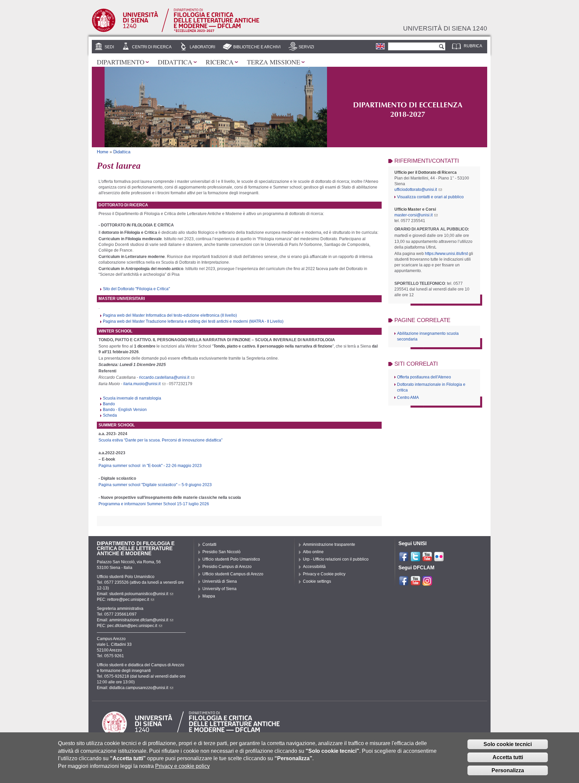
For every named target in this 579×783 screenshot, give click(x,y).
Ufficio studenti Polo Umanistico (231, 559)
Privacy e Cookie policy (324, 574)
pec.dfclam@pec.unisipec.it (132, 625)
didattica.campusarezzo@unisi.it (138, 687)
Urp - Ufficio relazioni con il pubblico (336, 559)
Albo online (313, 552)
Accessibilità (314, 566)
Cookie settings (317, 581)
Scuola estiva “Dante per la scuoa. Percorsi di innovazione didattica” (160, 440)
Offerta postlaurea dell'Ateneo (424, 377)
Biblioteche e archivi (256, 47)
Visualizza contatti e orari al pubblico (430, 197)
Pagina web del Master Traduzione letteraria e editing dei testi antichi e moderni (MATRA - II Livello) (193, 321)
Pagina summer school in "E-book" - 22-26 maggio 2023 (150, 465)
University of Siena (219, 588)
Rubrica (473, 46)
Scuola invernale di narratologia (132, 398)
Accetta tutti (508, 757)
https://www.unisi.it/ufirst (446, 253)
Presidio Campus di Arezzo (227, 566)
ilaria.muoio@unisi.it (141, 383)
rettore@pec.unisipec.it (128, 599)
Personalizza (508, 770)
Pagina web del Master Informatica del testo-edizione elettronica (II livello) (170, 315)
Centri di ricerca (152, 47)
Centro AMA (408, 397)
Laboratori (202, 47)
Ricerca (220, 61)
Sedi (109, 47)
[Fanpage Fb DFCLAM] (403, 583)
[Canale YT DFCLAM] (415, 583)
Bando (109, 404)
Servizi (306, 47)
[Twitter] (415, 559)
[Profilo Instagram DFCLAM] (427, 583)
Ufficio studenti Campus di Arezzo (232, 574)
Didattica (175, 61)
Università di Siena (219, 581)
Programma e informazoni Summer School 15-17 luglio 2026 (154, 504)
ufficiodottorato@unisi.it (415, 189)
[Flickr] (439, 559)
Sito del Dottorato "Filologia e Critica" (136, 288)
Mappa (208, 596)
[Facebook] (403, 559)
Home (102, 151)
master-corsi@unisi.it (413, 215)
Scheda (110, 415)
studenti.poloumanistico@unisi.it (138, 593)
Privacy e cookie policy (182, 766)
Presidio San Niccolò (221, 552)
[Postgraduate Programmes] (380, 46)
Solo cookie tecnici (508, 744)
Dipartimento (120, 61)
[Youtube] (427, 559)
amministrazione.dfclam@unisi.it (138, 620)
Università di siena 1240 (445, 28)
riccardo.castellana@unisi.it (164, 377)
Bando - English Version (125, 409)
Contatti (209, 544)
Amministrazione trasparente (329, 544)
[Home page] (175, 31)
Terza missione (273, 61)
